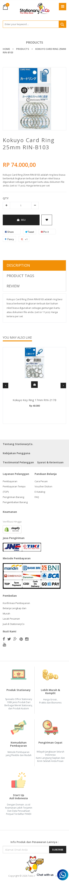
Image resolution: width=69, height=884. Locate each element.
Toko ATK (33, 875)
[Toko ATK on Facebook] (4, 639)
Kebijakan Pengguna (16, 453)
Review (13, 285)
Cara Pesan (41, 481)
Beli (23, 219)
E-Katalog (40, 491)
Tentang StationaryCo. (18, 444)
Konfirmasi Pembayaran (16, 603)
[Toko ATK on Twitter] (9, 639)
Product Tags (20, 275)
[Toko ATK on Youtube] (4, 644)
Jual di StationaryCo (13, 624)
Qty (5, 198)
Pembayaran (10, 481)
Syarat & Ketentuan (50, 462)
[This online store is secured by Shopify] (12, 529)
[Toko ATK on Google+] (15, 639)
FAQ (37, 497)
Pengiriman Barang (13, 497)
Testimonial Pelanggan (18, 462)
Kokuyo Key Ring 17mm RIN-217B (34, 400)
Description (18, 265)
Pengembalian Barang (15, 502)
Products (34, 42)
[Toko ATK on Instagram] (27, 639)
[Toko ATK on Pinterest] (21, 639)
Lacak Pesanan (11, 618)
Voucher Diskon (43, 486)
